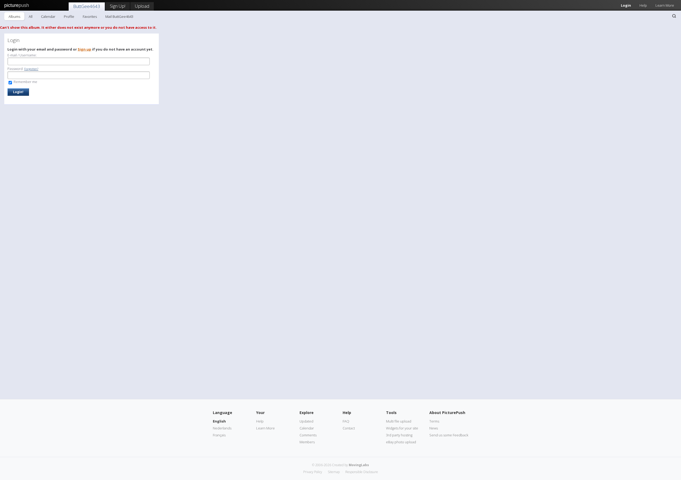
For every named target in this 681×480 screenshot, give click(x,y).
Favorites (90, 16)
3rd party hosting (399, 435)
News (433, 428)
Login (626, 5)
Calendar (48, 16)
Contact (349, 428)
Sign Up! (117, 6)
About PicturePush (447, 412)
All (30, 16)
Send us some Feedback (448, 435)
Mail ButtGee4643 (119, 16)
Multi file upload (398, 421)
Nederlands (222, 428)
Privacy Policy (312, 472)
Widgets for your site (402, 428)
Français (219, 435)
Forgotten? (31, 69)
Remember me (25, 81)
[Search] (674, 16)
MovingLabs (359, 465)
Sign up (84, 49)
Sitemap (334, 472)
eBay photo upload (401, 442)
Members (307, 442)
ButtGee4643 (86, 6)
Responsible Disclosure (361, 472)
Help (643, 5)
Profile (69, 16)
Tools (391, 412)
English (219, 421)
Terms (434, 421)
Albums (14, 16)
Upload (142, 6)
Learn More (664, 5)
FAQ (346, 421)
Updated (306, 421)
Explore (307, 412)
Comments (308, 435)
